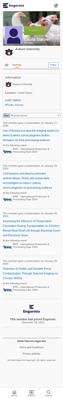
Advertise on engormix (31, 341)
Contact (34, 30)
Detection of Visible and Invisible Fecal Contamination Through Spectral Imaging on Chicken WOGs (30, 273)
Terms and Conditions (31, 347)
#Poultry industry (14, 104)
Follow (53, 65)
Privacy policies (31, 353)
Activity (16, 64)
